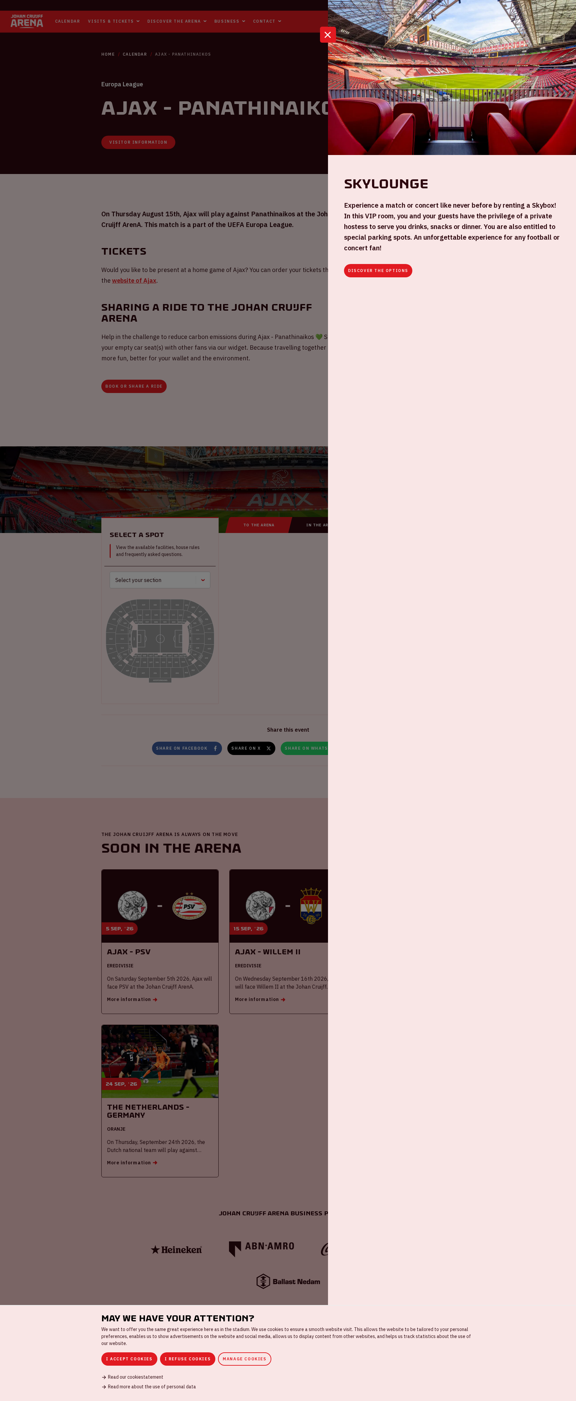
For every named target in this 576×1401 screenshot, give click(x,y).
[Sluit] (328, 35)
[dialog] (288, 1353)
